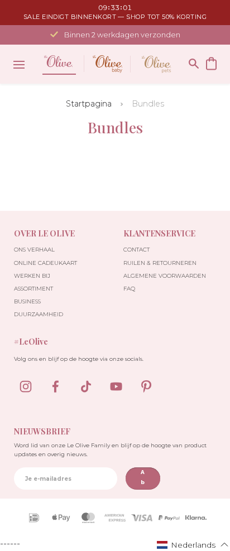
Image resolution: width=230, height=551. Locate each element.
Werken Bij (32, 275)
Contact (136, 249)
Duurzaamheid (38, 314)
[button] (193, 544)
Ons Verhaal (34, 249)
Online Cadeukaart (45, 263)
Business (27, 301)
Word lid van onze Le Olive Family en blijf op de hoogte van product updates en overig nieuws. (110, 450)
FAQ (129, 288)
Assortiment (33, 288)
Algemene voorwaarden (164, 275)
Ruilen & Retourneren (160, 263)
